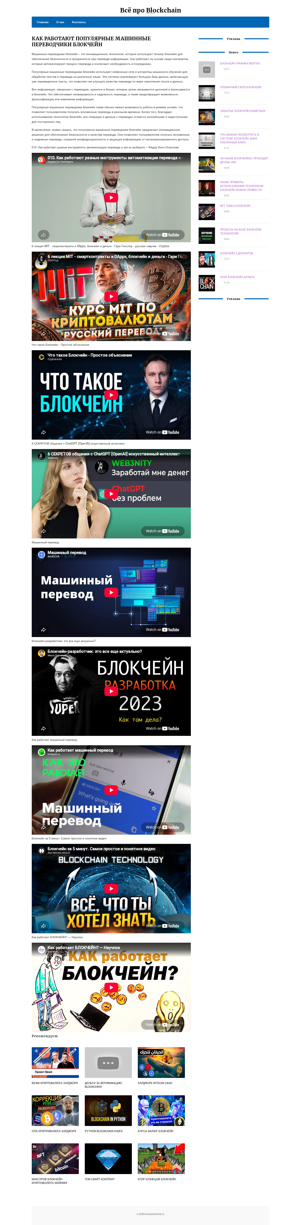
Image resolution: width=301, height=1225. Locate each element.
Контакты (79, 22)
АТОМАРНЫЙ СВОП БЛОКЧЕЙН (240, 87)
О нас (60, 22)
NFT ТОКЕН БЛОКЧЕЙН (235, 206)
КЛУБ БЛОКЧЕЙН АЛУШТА (237, 277)
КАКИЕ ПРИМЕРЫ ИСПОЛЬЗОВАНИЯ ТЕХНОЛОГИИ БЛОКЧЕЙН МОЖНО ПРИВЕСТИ (241, 186)
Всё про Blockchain (150, 10)
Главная (43, 22)
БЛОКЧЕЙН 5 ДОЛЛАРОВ (236, 253)
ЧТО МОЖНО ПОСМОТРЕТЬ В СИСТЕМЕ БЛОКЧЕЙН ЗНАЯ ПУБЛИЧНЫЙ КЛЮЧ (239, 138)
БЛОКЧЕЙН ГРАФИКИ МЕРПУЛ (240, 63)
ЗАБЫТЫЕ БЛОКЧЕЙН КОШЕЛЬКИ (242, 111)
